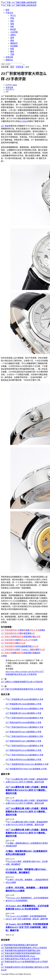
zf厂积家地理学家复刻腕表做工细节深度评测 (19, 945)
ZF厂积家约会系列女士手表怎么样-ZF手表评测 (20, 959)
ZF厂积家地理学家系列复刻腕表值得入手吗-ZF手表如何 (24, 948)
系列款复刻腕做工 (20, 637)
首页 (7, 10)
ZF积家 (4, 656)
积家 (12, 49)
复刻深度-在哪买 (23, 630)
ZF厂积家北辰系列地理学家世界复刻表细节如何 (20, 953)
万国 (12, 54)
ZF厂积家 (5, 126)
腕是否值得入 (18, 633)
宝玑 (12, 21)
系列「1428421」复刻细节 (23, 650)
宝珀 (12, 24)
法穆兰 (13, 35)
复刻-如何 (19, 640)
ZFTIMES (23, 121)
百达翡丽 (14, 46)
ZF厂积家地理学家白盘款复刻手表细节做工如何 (20, 951)
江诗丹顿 (14, 32)
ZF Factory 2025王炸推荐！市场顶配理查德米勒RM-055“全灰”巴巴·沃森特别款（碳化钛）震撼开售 (27, 927)
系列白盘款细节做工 (19, 646)
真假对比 (9, 60)
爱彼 (12, 40)
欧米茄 (13, 29)
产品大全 (9, 13)
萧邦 (12, 52)
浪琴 (12, 38)
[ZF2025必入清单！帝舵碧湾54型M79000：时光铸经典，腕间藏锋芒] (27, 864)
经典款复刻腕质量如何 (20, 653)
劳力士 (13, 15)
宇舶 (12, 18)
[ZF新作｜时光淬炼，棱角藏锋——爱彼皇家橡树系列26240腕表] (27, 882)
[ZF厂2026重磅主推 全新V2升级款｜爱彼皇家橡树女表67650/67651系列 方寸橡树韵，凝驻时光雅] (27, 782)
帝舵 (12, 27)
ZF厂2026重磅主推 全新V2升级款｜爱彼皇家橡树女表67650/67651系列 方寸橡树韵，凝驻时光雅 (26, 790)
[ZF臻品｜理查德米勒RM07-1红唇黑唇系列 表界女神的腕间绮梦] (27, 846)
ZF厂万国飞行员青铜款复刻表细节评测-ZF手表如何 (22, 689)
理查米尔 (14, 43)
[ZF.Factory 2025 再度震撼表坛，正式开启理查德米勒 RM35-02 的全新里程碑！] (27, 901)
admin (14, 85)
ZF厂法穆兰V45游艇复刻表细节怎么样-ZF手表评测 (22, 682)
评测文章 (9, 57)
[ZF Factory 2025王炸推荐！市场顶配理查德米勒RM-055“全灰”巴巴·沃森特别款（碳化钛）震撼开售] (27, 919)
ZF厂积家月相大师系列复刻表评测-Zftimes (18, 956)
